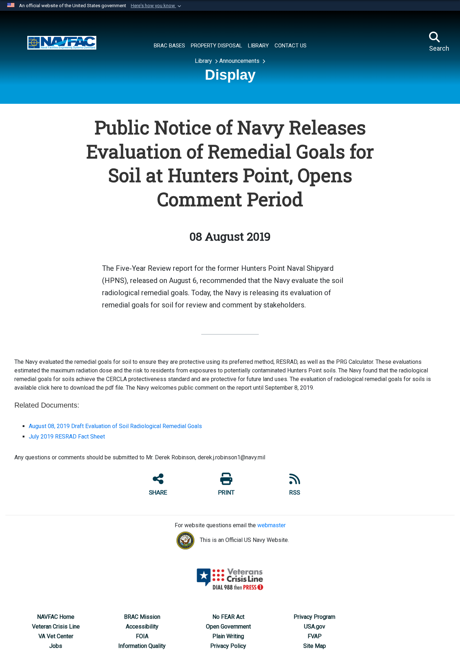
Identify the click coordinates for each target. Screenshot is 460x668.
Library (204, 60)
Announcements (240, 60)
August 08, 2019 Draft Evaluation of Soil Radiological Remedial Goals (115, 426)
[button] (157, 5)
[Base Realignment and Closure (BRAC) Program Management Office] (61, 42)
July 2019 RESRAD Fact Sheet (67, 436)
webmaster (271, 525)
